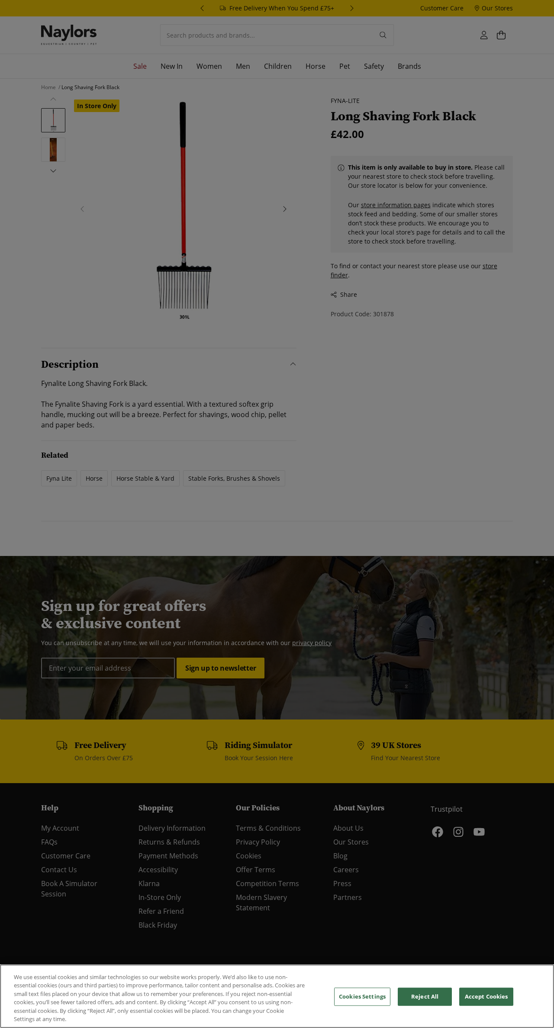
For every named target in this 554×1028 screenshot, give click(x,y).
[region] (277, 996)
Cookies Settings (362, 996)
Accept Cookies (486, 996)
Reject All (424, 996)
